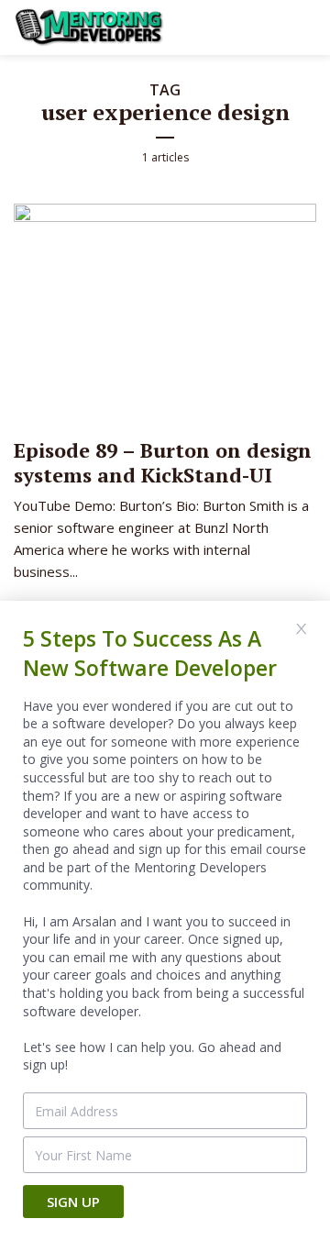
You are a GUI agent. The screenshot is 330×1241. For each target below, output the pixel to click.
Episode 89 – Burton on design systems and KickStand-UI (163, 462)
